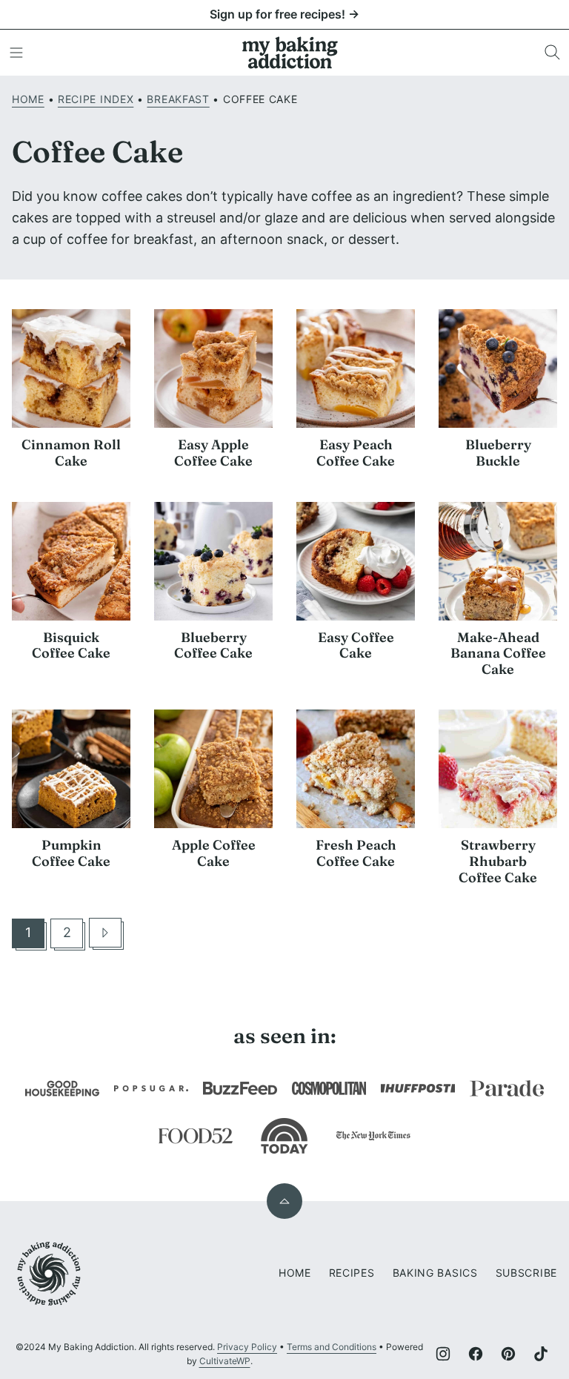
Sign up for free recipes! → (284, 14)
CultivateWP (224, 1360)
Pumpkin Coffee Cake (71, 853)
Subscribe (526, 1272)
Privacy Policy (247, 1346)
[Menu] (16, 52)
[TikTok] (541, 1353)
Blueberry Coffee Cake (213, 645)
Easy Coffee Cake (356, 645)
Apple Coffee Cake (214, 853)
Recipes (352, 1272)
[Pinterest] (508, 1353)
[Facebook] (475, 1353)
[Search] (552, 52)
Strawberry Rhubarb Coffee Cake (498, 860)
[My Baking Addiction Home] (290, 52)
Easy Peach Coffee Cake (355, 452)
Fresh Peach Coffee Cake (356, 853)
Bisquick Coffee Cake (71, 645)
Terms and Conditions (331, 1346)
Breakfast (178, 99)
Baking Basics (435, 1272)
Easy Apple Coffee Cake (213, 452)
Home (28, 99)
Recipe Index (95, 99)
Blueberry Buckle (498, 452)
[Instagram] (443, 1353)
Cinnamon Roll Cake (71, 452)
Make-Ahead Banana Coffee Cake (498, 653)
